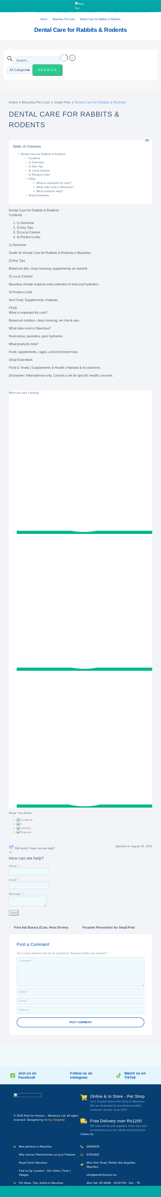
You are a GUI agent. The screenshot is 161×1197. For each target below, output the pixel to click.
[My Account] (154, 6)
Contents (34, 158)
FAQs (32, 178)
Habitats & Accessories (83, 367)
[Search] (70, 1192)
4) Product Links (38, 174)
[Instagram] (104, 1134)
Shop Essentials (38, 195)
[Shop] (50, 1192)
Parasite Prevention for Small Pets (108, 927)
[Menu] (8, 6)
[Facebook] (98, 1134)
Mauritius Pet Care (64, 19)
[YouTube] (111, 1134)
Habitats (51, 300)
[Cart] (110, 1191)
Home (43, 19)
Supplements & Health (48, 367)
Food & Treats (19, 367)
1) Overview (36, 162)
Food (19, 300)
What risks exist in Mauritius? (55, 187)
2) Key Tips (35, 166)
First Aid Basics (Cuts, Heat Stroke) (41, 927)
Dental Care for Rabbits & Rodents (43, 154)
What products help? (49, 191)
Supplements (34, 300)
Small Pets (62, 102)
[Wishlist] (90, 1191)
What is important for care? (54, 182)
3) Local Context (39, 170)
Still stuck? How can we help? (35, 848)
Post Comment (80, 1022)
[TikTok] (117, 1134)
